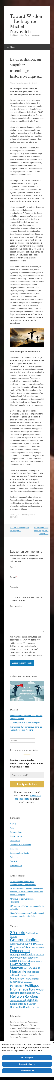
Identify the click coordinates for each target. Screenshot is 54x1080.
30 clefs (17, 932)
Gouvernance (21, 967)
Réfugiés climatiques (17, 1000)
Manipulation (17, 978)
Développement (34, 954)
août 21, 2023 (15, 514)
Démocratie (20, 950)
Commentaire (16, 606)
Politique (32, 985)
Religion (17, 996)
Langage (31, 975)
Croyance (39, 944)
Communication (24, 939)
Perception (17, 985)
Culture (26, 947)
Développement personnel (24, 957)
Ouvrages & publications (20, 844)
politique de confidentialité (28, 797)
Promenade (19, 988)
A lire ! (13, 823)
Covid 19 (30, 943)
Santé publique (19, 1003)
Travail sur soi (16, 865)
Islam (24, 975)
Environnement (20, 963)
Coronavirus (17, 943)
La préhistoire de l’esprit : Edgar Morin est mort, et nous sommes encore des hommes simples (26, 891)
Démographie (17, 954)
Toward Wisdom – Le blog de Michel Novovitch (27, 23)
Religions (31, 996)
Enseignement (35, 960)
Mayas (29, 978)
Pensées (14, 848)
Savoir (32, 1003)
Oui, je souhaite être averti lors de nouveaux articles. (26, 599)
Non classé (15, 840)
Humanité (18, 971)
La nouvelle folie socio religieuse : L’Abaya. (41, 530)
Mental (35, 978)
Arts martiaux (16, 831)
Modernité (16, 982)
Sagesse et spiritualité (19, 852)
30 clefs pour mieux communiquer (24, 722)
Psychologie (36, 989)
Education (24, 960)
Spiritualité (16, 1007)
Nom (12, 567)
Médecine (28, 982)
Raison (38, 993)
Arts (12, 827)
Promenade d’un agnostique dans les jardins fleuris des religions (26, 728)
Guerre (36, 967)
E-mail (13, 577)
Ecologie (15, 960)
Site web (14, 587)
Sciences (14, 856)
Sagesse (31, 999)
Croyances (16, 947)
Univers (35, 1007)
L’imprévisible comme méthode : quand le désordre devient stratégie (27, 914)
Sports (26, 1007)
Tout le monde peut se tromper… (19, 529)
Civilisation (32, 933)
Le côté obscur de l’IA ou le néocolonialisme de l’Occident (23, 883)
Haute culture (16, 836)
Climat (13, 936)
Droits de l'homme (37, 947)
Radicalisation (27, 992)
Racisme (15, 992)
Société (13, 861)
